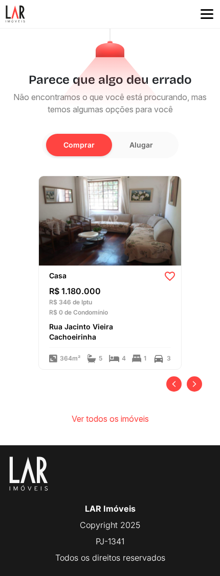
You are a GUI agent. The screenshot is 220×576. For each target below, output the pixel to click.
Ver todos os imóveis (110, 419)
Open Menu (207, 14)
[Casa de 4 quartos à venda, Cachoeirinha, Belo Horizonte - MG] (110, 220)
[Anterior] (174, 384)
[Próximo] (194, 384)
